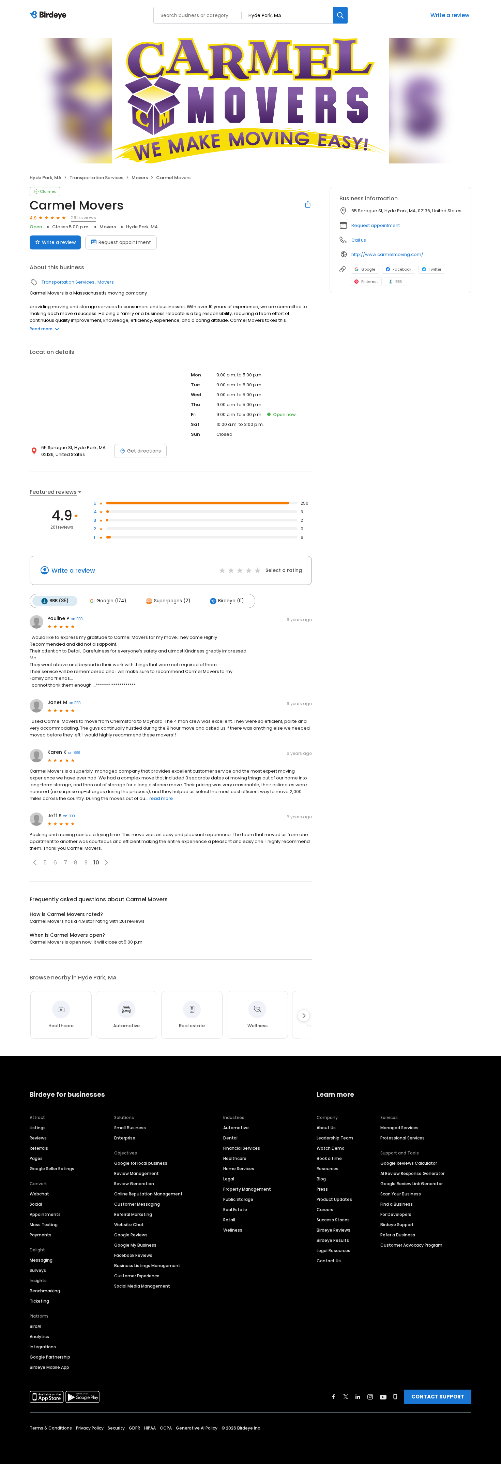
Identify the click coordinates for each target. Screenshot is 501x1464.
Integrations (43, 1347)
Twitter (435, 269)
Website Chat (129, 1225)
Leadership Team (335, 1138)
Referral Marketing (133, 1214)
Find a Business (396, 1204)
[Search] (340, 15)
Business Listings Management (147, 1265)
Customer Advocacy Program (411, 1245)
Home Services (238, 1169)
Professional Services (402, 1138)
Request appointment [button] (375, 225)
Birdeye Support (397, 1225)
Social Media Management (142, 1286)
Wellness (232, 1230)
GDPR (134, 1428)
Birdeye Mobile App (49, 1367)
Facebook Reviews (133, 1255)
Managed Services (399, 1128)
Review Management (136, 1173)
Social (36, 1204)
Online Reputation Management (148, 1194)
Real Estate (235, 1209)
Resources (327, 1169)
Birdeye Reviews (333, 1230)
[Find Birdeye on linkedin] (358, 1397)
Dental (230, 1138)
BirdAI (35, 1326)
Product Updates (334, 1199)
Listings (38, 1128)
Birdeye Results (333, 1240)
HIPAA (150, 1428)
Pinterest (369, 281)
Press (322, 1189)
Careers (325, 1209)
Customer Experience (137, 1276)
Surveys (38, 1270)
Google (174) (111, 601)
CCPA (166, 1428)
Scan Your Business (400, 1194)
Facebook (402, 269)
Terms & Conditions (51, 1428)
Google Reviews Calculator (408, 1163)
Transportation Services (96, 177)
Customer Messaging (137, 1204)
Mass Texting (44, 1225)
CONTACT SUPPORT (437, 1396)
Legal (228, 1179)
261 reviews (83, 217)
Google (368, 269)
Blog (321, 1179)
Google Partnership (50, 1357)
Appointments (45, 1214)
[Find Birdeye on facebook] (333, 1397)
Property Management (247, 1189)
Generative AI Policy (196, 1428)
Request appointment (124, 242)
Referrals (39, 1148)
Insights (38, 1280)
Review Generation (134, 1184)
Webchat (39, 1194)
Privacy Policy (90, 1428)
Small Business (130, 1128)
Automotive (236, 1128)
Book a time (329, 1158)
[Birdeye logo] (49, 15)
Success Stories (333, 1220)
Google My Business (135, 1245)
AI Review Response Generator (412, 1173)
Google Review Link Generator (411, 1184)
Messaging (41, 1260)
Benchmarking (45, 1291)
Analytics (39, 1336)
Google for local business (140, 1163)
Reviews (38, 1138)
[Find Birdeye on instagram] (370, 1397)
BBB (398, 281)
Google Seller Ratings (52, 1169)
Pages (36, 1158)
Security (116, 1428)
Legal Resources (333, 1250)
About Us (326, 1128)
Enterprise (124, 1138)
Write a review (449, 15)
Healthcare (234, 1158)
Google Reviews (131, 1235)
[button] (35, 862)
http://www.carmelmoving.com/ (387, 254)
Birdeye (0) (231, 601)
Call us (358, 240)
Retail (229, 1220)
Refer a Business (397, 1235)
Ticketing (39, 1301)
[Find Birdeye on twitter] (345, 1397)
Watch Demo (331, 1148)
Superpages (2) (172, 601)
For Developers (395, 1214)
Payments (40, 1235)
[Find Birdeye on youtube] (383, 1397)
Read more (41, 329)
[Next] (304, 1015)
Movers (140, 177)
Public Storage (238, 1199)
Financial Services (241, 1148)
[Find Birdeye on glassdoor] (395, 1397)
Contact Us (329, 1261)
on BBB (76, 618)
